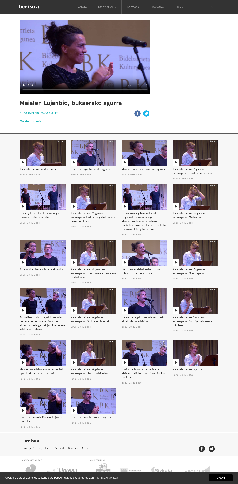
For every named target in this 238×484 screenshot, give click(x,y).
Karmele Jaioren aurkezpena (38, 169)
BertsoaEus (34, 6)
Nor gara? (29, 448)
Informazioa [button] (105, 7)
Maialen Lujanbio (32, 121)
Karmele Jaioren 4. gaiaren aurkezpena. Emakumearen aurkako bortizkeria (93, 273)
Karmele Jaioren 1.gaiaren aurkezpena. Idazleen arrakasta (192, 171)
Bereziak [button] (158, 7)
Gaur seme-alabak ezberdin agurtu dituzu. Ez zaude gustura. (143, 271)
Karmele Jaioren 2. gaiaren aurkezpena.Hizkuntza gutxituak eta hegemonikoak (93, 217)
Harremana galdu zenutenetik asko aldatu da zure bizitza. (143, 319)
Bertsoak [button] (133, 7)
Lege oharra (44, 448)
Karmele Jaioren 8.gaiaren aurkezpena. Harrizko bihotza (89, 371)
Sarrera (82, 7)
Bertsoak (59, 448)
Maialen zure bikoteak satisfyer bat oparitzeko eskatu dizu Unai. (41, 371)
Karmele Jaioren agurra (187, 369)
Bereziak (73, 448)
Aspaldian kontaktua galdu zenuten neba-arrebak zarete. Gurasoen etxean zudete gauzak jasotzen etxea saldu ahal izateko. (42, 323)
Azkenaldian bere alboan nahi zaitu (41, 269)
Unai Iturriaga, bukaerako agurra (91, 417)
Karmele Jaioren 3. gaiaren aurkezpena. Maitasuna (189, 215)
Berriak (85, 448)
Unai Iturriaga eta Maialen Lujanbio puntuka (41, 419)
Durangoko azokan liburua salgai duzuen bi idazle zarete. (40, 215)
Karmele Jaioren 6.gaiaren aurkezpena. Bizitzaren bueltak (90, 319)
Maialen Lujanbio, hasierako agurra (143, 169)
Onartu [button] (221, 477)
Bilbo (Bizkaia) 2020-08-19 (39, 113)
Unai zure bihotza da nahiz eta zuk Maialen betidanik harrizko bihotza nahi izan (143, 373)
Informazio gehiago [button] (107, 477)
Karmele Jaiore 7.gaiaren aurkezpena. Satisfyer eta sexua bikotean (192, 321)
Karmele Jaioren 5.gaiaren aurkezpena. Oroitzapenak (189, 271)
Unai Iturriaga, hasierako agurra (90, 169)
